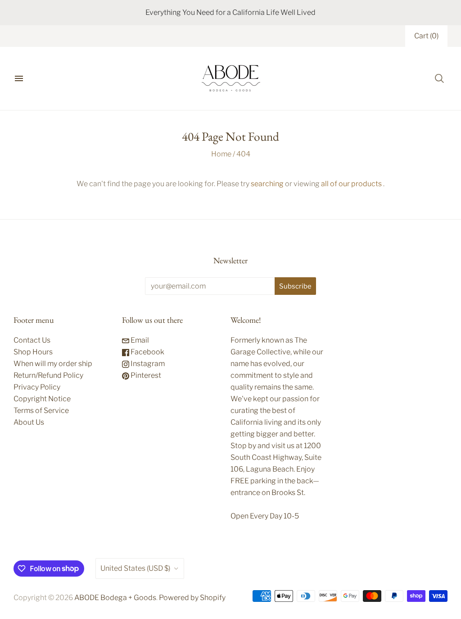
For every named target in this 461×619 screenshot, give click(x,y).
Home (221, 154)
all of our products (351, 183)
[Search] (439, 78)
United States (135, 568)
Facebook (146, 352)
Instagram (147, 363)
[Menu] (19, 78)
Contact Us (32, 340)
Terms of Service (41, 410)
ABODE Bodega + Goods (115, 597)
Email (139, 340)
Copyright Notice (42, 398)
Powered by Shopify (192, 597)
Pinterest (145, 375)
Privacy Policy (37, 387)
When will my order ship (53, 363)
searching (267, 183)
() (426, 36)
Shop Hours (33, 352)
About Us (29, 422)
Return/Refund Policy (48, 375)
